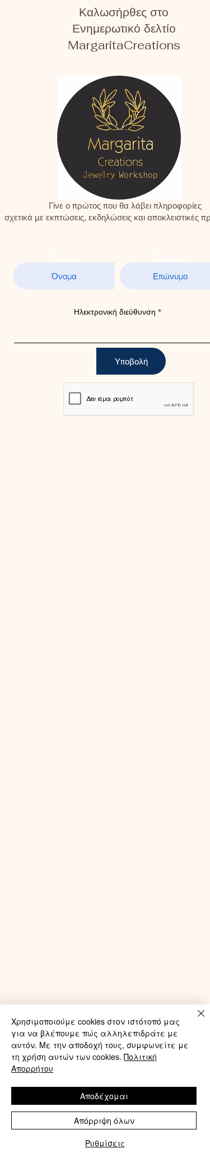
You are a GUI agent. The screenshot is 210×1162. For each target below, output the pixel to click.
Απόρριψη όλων (104, 1120)
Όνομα (64, 258)
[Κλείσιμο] (194, 1020)
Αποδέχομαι (104, 1095)
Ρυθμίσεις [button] (105, 1143)
